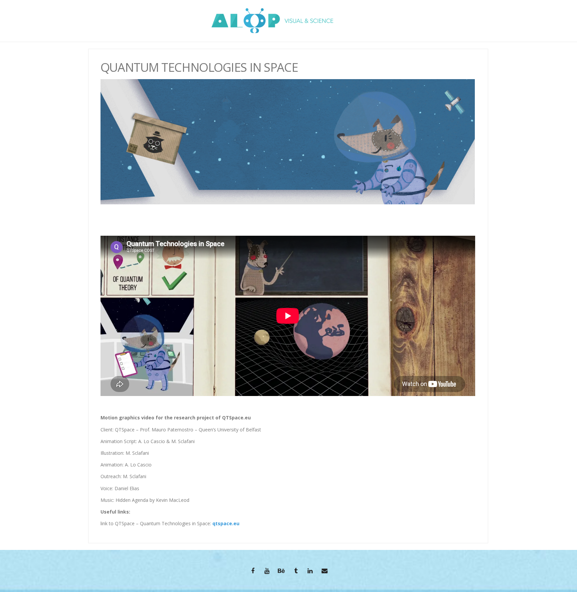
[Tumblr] (296, 571)
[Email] (324, 571)
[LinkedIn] (310, 571)
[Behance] (281, 571)
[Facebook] (252, 571)
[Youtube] (267, 571)
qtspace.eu (225, 523)
